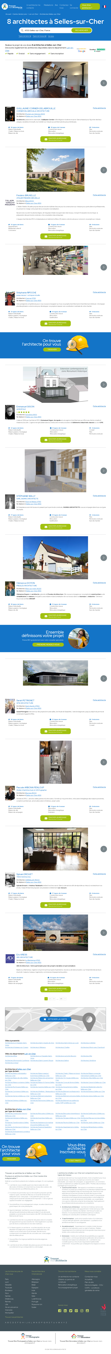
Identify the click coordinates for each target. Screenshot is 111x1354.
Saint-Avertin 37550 (33, 706)
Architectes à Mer (86, 1056)
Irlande (34, 1293)
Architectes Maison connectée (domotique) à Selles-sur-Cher (91, 1074)
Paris (6, 1279)
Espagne (35, 1287)
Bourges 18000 (31, 793)
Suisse (34, 1307)
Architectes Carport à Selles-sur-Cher (93, 1082)
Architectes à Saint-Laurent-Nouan (41, 1060)
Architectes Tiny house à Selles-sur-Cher (67, 1079)
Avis (56, 5)
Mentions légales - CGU (94, 1285)
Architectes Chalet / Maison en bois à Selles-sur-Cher (68, 1074)
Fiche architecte (99, 108)
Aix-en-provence (11, 1307)
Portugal (35, 1301)
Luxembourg (36, 1299)
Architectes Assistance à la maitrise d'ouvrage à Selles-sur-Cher (41, 1124)
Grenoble (8, 1310)
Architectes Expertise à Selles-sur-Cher (41, 1119)
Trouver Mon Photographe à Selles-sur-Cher (24, 1341)
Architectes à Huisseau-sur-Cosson (16, 1047)
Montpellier (9, 1313)
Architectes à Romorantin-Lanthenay (17, 1060)
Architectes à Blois (11, 1056)
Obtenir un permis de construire (66, 1280)
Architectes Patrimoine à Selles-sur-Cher (42, 1101)
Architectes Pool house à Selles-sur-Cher (16, 1088)
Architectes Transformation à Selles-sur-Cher (17, 1124)
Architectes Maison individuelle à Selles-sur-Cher (15, 1074)
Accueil (8, 14)
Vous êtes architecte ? (87, 6)
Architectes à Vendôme (88, 1060)
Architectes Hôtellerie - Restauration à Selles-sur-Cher (42, 1092)
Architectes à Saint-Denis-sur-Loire (67, 1043)
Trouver (52, 349)
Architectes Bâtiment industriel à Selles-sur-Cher (41, 1097)
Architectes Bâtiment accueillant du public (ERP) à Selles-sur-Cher (67, 1101)
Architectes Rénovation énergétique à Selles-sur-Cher (68, 1114)
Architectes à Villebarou (38, 1047)
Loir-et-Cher (33, 14)
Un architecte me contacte (33, 6)
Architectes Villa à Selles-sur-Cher (92, 1078)
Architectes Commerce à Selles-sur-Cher (17, 1092)
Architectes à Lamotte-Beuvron (66, 1056)
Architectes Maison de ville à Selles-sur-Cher (16, 1079)
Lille (6, 1304)
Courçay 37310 (31, 298)
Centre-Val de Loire (20, 14)
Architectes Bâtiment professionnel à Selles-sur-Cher (68, 1092)
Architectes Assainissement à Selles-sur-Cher (67, 1128)
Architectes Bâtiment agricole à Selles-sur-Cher (68, 1097)
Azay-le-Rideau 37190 (33, 502)
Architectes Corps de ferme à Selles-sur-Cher (67, 1083)
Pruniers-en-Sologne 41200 (35, 114)
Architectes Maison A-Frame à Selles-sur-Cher (42, 1083)
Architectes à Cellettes (88, 1043)
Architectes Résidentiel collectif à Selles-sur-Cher (91, 1088)
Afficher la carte (57, 1019)
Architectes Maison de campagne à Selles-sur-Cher (41, 1079)
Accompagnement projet (68, 1287)
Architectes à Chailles (62, 1047)
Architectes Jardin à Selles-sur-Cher (92, 1122)
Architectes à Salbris (62, 1060)
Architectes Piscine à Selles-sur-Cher (68, 1122)
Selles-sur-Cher (24, 1069)
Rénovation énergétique (67, 1285)
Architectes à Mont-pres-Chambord (93, 1047)
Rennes (8, 1301)
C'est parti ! (75, 1160)
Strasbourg (9, 1299)
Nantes (7, 1296)
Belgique (35, 1282)
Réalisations (48, 5)
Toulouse (8, 1287)
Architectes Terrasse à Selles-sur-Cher (68, 1118)
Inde (33, 1290)
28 (61, 999)
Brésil (33, 1285)
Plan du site (89, 1282)
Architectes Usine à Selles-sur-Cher (92, 1096)
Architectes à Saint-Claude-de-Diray (42, 1043)
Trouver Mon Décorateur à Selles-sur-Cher (75, 1341)
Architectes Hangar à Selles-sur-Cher (17, 1096)
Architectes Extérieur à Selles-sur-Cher (16, 1101)
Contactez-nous (64, 6)
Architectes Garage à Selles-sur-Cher (42, 1087)
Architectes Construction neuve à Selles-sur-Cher (16, 1114)
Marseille (8, 1285)
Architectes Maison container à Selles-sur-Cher (17, 1083)
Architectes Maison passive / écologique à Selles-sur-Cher (39, 1074)
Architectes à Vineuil (11, 1063)
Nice (7, 1293)
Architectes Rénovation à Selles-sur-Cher (42, 1114)
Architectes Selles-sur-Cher (50, 14)
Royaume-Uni (37, 1304)
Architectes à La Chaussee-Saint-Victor (16, 1044)
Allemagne (36, 1279)
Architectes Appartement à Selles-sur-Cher (67, 1088)
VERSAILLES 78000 (33, 880)
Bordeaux (8, 1290)
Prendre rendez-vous (48, 644)
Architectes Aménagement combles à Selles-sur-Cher (17, 1133)
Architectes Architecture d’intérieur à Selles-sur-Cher (17, 1128)
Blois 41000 (30, 201)
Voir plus (51, 36)
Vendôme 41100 (31, 415)
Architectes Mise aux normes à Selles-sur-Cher (93, 1119)
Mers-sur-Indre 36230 (33, 589)
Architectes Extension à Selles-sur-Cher (16, 1119)
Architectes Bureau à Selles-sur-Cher (93, 1091)
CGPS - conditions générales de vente (92, 1289)
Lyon (7, 1282)
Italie (33, 1296)
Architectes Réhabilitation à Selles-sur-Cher (92, 1128)
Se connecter (74, 6)
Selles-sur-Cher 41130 (33, 116)
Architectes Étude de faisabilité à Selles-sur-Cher (41, 1128)
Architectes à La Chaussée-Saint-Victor (41, 1057)
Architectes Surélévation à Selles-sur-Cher (93, 1114)
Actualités (88, 1279)
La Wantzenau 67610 (33, 960)
